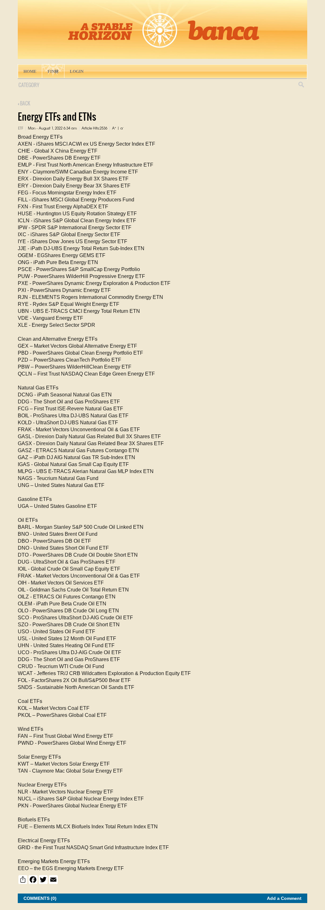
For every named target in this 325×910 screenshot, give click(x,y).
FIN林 (53, 71)
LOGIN (76, 71)
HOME (29, 71)
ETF (20, 127)
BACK (24, 103)
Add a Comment (284, 898)
